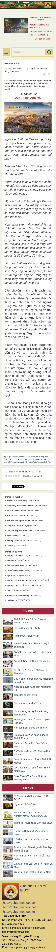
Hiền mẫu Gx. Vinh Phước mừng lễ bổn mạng (31, 645)
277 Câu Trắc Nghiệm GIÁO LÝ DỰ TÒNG (32, 797)
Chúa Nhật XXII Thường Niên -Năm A (39, 26)
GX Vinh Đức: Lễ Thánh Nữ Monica (32, 661)
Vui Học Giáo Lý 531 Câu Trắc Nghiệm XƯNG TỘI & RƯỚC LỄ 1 (31, 814)
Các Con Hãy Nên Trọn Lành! (19, 530)
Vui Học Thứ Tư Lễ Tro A (18, 585)
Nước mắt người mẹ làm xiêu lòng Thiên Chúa (31, 713)
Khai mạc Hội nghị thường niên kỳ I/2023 (31, 832)
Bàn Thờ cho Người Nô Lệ (18, 520)
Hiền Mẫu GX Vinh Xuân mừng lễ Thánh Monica (31, 736)
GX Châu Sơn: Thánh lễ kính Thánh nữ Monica (32, 769)
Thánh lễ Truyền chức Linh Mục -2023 (33, 822)
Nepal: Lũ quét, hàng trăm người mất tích (32, 688)
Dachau (10, 545)
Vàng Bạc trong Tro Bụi (17, 525)
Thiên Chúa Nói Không (17, 500)
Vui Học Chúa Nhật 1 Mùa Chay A (21, 580)
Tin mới (28, 611)
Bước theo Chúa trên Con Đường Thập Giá (31, 745)
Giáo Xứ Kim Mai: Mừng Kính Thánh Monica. (32, 653)
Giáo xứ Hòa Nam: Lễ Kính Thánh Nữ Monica (33, 761)
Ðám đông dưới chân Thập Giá (20, 505)
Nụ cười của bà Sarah (16, 510)
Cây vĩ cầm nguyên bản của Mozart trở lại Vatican (33, 680)
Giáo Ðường (12, 590)
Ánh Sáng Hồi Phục (15, 565)
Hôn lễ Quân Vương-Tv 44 (27, 628)
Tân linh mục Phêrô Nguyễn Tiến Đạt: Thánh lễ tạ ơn (33, 849)
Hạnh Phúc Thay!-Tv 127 (26, 635)
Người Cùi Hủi (13, 575)
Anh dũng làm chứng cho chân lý (30, 727)
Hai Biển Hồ (12, 600)
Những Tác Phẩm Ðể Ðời (18, 540)
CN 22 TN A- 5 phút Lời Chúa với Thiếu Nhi (31, 671)
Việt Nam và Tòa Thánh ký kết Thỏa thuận (32, 857)
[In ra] (44, 74)
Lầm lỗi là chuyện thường (18, 570)
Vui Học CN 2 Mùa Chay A (18, 555)
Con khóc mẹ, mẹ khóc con (27, 703)
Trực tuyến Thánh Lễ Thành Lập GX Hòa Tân (32, 721)
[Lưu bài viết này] (49, 74)
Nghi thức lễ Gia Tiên (25, 804)
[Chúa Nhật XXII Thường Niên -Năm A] (16, 25)
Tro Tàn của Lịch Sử (16, 515)
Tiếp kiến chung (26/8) (25, 695)
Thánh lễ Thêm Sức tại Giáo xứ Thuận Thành (30, 621)
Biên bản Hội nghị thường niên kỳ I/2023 (31, 841)
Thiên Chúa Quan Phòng (18, 595)
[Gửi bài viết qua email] (39, 74)
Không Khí (11, 560)
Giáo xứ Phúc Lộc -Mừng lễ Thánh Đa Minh (33, 865)
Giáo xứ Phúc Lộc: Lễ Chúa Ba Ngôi (32, 872)
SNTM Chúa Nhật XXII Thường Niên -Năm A (33, 753)
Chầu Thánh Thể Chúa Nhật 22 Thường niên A (30, 778)
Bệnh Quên (12, 535)
